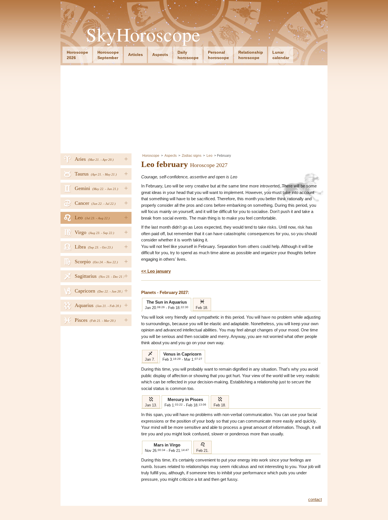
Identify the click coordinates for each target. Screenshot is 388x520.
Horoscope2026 (77, 55)
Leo (209, 156)
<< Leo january (156, 271)
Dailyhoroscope (188, 55)
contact (315, 499)
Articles (135, 54)
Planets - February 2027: (165, 292)
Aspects (160, 54)
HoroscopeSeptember (108, 55)
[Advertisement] (194, 108)
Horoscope (150, 156)
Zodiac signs (191, 156)
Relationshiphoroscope (250, 55)
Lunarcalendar (280, 55)
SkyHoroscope (143, 34)
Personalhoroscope (218, 55)
